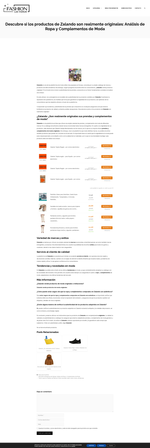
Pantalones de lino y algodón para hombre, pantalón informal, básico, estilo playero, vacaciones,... (63, 218)
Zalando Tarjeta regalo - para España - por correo (65, 179)
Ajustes (111, 445)
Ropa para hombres (44, 374)
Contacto (138, 8)
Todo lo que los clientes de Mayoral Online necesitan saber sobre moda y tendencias (61, 378)
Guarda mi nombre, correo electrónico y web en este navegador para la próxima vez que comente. (68, 428)
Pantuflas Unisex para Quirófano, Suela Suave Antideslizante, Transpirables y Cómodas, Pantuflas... (63, 197)
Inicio (88, 8)
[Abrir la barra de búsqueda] (145, 8)
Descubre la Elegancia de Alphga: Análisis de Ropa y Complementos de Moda (59, 376)
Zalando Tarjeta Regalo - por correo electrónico (64, 147)
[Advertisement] (75, 50)
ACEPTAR (91, 445)
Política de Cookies (77, 445)
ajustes (73, 446)
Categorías (96, 8)
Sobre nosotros (126, 8)
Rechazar (101, 445)
